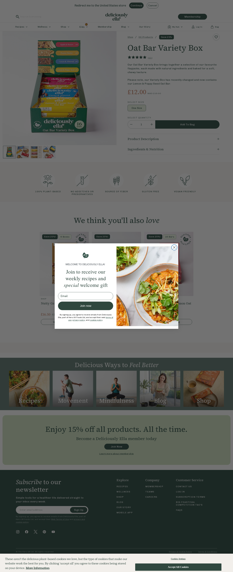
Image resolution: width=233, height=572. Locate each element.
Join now (85, 305)
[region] (116, 563)
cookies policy (96, 320)
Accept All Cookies (178, 567)
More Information (37, 568)
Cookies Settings (178, 559)
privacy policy (78, 320)
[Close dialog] (174, 247)
